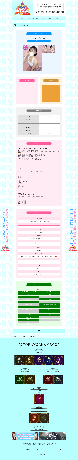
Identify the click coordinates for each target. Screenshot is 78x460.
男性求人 (17, 450)
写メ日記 (28, 450)
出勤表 (22, 18)
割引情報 (49, 18)
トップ (15, 18)
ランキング (56, 18)
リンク (50, 449)
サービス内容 (35, 18)
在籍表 (29, 18)
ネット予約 (39, 450)
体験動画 (62, 18)
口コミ (50, 450)
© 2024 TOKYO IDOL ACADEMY (39, 454)
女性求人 (60, 449)
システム (42, 18)
